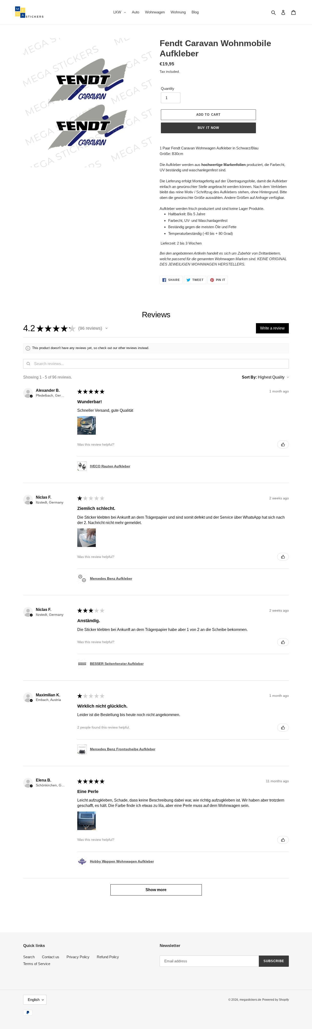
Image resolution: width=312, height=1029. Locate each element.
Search (29, 957)
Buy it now (208, 128)
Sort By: (249, 377)
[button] (106, 328)
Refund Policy (108, 957)
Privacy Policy (78, 957)
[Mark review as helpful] (283, 444)
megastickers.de (250, 999)
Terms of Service (36, 964)
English (33, 1000)
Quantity (167, 88)
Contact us (50, 957)
